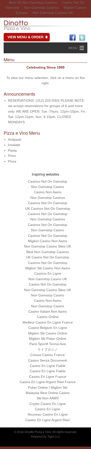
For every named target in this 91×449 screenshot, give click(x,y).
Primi (12, 156)
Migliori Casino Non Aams (47, 241)
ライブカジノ (47, 349)
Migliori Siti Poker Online (47, 339)
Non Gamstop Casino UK (47, 279)
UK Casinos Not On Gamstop (47, 208)
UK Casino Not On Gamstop (47, 257)
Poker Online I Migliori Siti (47, 387)
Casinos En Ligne (47, 273)
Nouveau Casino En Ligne (48, 414)
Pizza (12, 161)
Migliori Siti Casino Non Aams (47, 268)
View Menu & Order (25, 37)
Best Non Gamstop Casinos (47, 252)
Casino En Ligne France (47, 377)
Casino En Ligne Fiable (48, 366)
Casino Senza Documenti (47, 360)
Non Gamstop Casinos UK (53, 13)
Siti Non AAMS (48, 398)
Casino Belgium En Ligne (47, 328)
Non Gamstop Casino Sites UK (47, 246)
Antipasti (14, 139)
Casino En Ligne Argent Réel (47, 420)
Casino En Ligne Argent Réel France (48, 382)
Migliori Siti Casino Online (47, 333)
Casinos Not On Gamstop (47, 181)
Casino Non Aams (47, 192)
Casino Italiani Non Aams (47, 311)
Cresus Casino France (47, 355)
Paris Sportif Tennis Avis (47, 344)
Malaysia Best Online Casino (48, 393)
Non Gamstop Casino (47, 187)
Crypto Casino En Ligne (47, 404)
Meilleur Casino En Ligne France (48, 322)
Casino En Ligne (47, 409)
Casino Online (47, 317)
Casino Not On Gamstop (47, 284)
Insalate (14, 145)
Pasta (12, 150)
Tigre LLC (53, 436)
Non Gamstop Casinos (41, 7)
